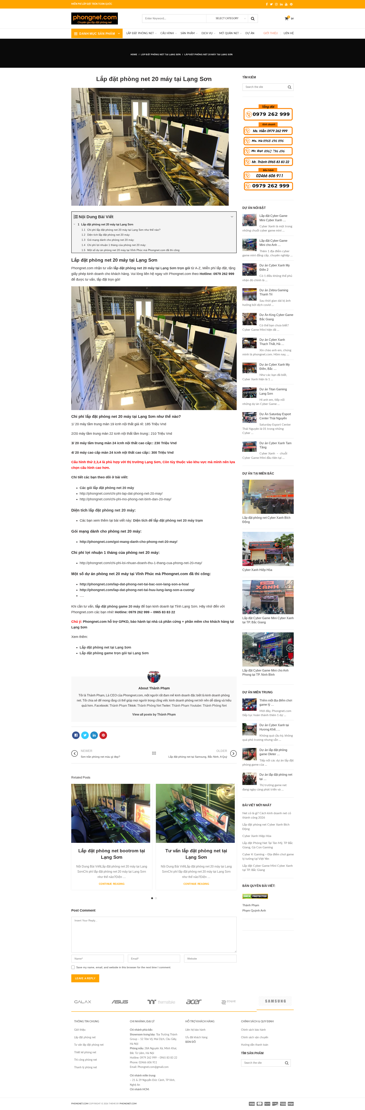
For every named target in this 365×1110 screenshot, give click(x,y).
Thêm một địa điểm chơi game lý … (275, 702)
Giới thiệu (270, 33)
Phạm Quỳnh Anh (254, 910)
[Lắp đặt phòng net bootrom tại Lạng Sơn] (110, 813)
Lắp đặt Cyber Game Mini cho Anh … (273, 242)
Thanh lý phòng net (85, 1067)
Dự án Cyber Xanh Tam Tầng (275, 445)
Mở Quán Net (229, 33)
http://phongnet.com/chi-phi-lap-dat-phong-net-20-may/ (121, 493)
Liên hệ (289, 33)
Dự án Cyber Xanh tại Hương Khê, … (274, 727)
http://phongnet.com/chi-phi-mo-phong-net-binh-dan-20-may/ (125, 499)
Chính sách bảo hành (253, 1030)
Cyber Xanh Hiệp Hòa (256, 836)
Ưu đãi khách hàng (196, 1037)
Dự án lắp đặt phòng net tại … (275, 776)
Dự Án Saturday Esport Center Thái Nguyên (275, 416)
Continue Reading (112, 883)
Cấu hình (167, 33)
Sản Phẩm (188, 33)
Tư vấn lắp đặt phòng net (89, 1045)
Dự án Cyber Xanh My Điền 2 (274, 267)
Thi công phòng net (85, 1060)
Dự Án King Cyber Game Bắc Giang (276, 317)
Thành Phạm (118, 705)
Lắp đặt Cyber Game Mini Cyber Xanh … (273, 218)
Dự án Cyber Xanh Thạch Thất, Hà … (272, 342)
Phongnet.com (128, 1104)
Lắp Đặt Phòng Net (140, 33)
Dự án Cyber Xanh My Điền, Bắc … (274, 366)
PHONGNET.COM (79, 1104)
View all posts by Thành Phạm (154, 714)
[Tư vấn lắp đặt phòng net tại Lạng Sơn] (195, 813)
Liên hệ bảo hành (195, 1030)
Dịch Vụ (207, 33)
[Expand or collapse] (232, 217)
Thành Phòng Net (149, 705)
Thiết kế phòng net (85, 1052)
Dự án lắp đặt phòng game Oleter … (273, 752)
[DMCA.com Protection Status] (255, 899)
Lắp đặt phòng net (85, 1037)
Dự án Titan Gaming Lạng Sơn (273, 391)
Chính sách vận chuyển (254, 1037)
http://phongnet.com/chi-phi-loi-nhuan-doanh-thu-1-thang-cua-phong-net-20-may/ (141, 563)
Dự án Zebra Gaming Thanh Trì (273, 292)
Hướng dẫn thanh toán (254, 1045)
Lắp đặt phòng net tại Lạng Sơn (105, 647)
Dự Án (249, 33)
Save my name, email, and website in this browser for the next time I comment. (123, 967)
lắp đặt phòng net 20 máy (111, 510)
